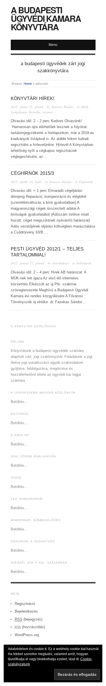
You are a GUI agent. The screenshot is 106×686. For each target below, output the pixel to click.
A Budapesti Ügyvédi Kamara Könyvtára (46, 18)
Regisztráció (25, 604)
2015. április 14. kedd (26, 182)
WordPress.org (27, 635)
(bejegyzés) (28, 619)
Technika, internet (41, 112)
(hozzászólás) (30, 627)
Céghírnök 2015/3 (32, 173)
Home (28, 83)
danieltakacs (60, 263)
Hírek (84, 107)
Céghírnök (86, 182)
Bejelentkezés (26, 611)
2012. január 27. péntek (27, 263)
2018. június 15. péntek (27, 107)
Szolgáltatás (19, 112)
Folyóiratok (83, 263)
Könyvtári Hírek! (32, 98)
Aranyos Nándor (62, 107)
